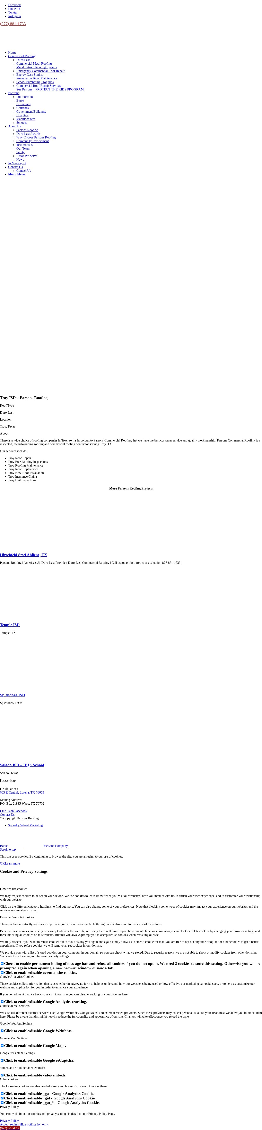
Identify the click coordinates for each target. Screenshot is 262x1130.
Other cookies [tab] (9, 1079)
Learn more (12, 863)
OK (2, 863)
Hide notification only (34, 1124)
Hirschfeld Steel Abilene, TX (23, 555)
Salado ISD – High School (22, 765)
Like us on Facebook (13, 811)
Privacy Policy (9, 1120)
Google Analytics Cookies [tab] (17, 976)
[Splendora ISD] (26, 687)
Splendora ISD (12, 695)
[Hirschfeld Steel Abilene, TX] (26, 547)
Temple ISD (10, 625)
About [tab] (4, 433)
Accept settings (10, 1124)
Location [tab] (5, 419)
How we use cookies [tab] (13, 889)
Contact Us (7, 814)
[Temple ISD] (26, 617)
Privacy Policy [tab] (9, 1106)
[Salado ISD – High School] (26, 757)
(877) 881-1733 (13, 23)
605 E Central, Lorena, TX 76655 (22, 792)
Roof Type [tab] (7, 405)
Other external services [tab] (14, 1006)
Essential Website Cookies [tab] (17, 917)
